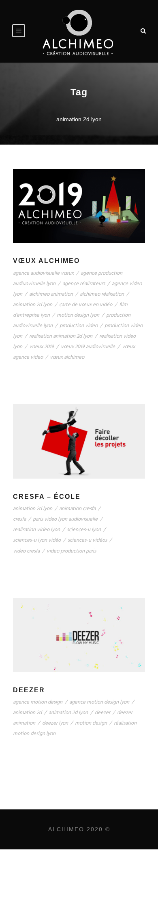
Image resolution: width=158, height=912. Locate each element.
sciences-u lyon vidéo (37, 540)
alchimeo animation (51, 294)
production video (79, 326)
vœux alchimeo (67, 357)
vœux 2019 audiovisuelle (88, 347)
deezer (102, 712)
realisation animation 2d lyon (60, 336)
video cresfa (26, 551)
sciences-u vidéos (87, 540)
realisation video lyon (36, 529)
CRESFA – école (47, 496)
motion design (91, 723)
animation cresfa (77, 508)
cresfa (19, 519)
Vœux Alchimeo (46, 260)
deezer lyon (55, 723)
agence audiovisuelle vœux (43, 273)
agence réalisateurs (83, 283)
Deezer (29, 690)
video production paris (71, 551)
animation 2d (27, 712)
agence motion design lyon (99, 702)
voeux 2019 (41, 347)
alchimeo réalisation (102, 294)
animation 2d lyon (32, 304)
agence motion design (37, 702)
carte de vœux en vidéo (85, 304)
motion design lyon (78, 315)
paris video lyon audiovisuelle (65, 519)
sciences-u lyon (84, 529)
